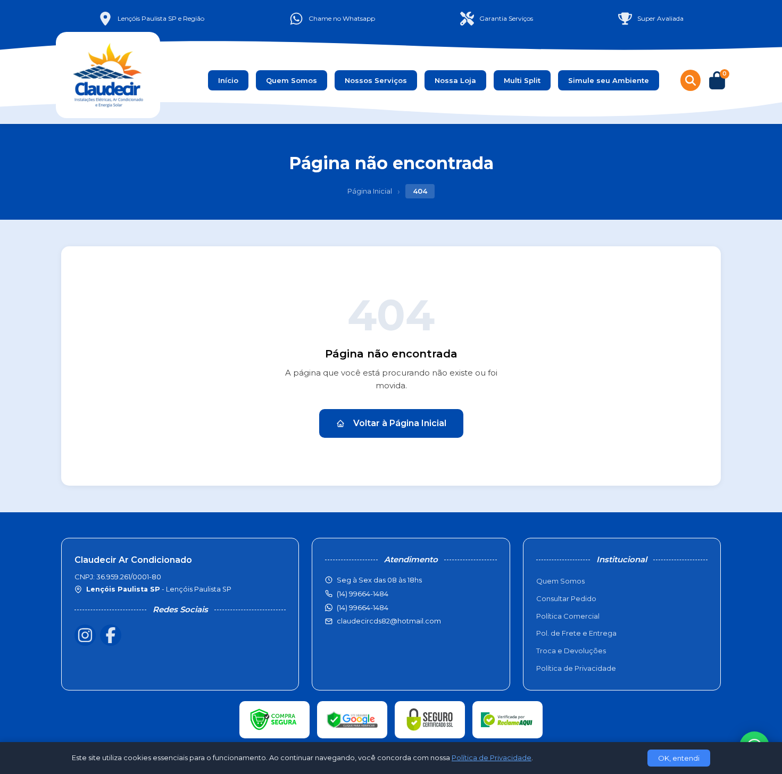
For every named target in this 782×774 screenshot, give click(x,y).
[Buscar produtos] (690, 80)
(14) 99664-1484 (362, 607)
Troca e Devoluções (571, 650)
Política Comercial (568, 616)
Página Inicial (369, 191)
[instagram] (85, 635)
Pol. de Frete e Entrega (576, 633)
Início (228, 80)
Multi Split (522, 80)
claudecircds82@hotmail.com (389, 621)
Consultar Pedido (566, 598)
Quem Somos (291, 80)
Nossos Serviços (376, 80)
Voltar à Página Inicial (399, 423)
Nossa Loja (455, 80)
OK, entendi (679, 758)
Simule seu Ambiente (608, 80)
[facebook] (110, 635)
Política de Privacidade (576, 668)
